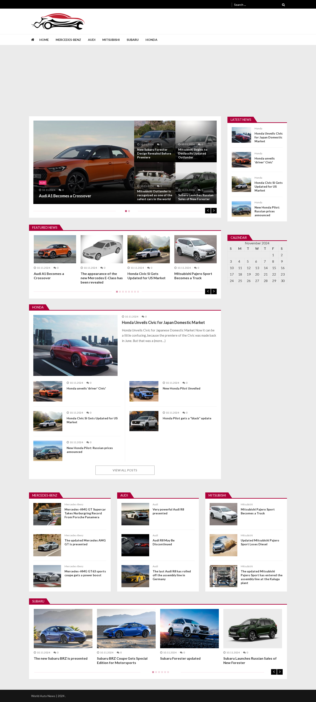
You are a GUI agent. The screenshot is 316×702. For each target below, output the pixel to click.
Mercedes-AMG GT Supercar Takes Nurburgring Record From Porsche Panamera (85, 513)
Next (214, 210)
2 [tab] (128, 212)
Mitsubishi (111, 39)
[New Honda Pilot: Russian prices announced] (47, 451)
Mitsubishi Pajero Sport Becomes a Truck (193, 275)
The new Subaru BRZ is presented (60, 658)
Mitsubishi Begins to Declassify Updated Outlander (192, 153)
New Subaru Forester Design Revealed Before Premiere (154, 153)
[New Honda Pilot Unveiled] (143, 391)
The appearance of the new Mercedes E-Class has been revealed (102, 277)
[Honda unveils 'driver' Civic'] (47, 391)
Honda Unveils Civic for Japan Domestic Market (269, 137)
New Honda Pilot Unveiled (181, 388)
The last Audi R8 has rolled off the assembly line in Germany (172, 575)
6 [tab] (131, 293)
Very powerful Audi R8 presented (168, 511)
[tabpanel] (125, 162)
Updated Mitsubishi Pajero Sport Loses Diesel (260, 542)
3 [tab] (122, 293)
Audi (91, 39)
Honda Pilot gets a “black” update (187, 418)
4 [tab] (125, 293)
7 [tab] (134, 293)
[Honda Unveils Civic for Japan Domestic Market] (75, 345)
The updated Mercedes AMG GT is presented (85, 542)
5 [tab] (128, 293)
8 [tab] (137, 293)
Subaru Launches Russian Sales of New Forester (195, 197)
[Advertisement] (158, 77)
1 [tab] (125, 212)
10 (232, 268)
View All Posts (125, 470)
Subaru (133, 39)
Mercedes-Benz (68, 39)
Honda (151, 39)
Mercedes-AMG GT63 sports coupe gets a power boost (85, 573)
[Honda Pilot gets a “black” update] (143, 421)
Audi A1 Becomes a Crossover (65, 196)
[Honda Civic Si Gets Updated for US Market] (47, 421)
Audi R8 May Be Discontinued (164, 542)
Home (44, 39)
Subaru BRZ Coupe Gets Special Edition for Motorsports (122, 660)
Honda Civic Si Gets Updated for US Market (146, 275)
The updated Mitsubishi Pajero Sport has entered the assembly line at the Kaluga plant (261, 577)
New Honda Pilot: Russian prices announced (267, 211)
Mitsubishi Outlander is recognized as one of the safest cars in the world (154, 195)
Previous (208, 210)
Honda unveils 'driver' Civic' (265, 160)
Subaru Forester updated (180, 658)
